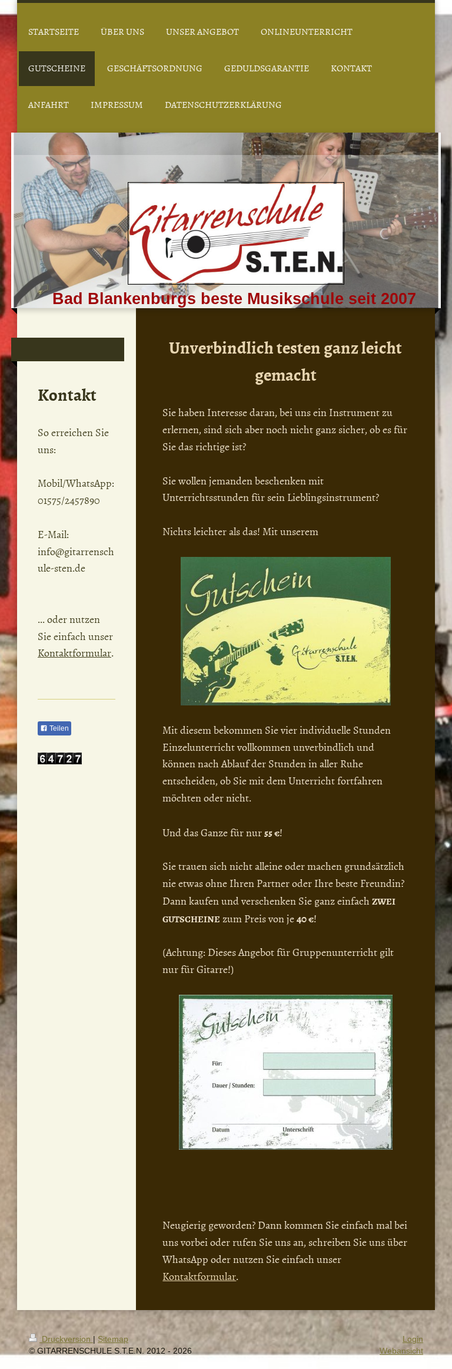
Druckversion (66, 1339)
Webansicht (401, 1350)
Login (413, 1339)
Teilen (58, 728)
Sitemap (113, 1339)
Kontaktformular (199, 1276)
